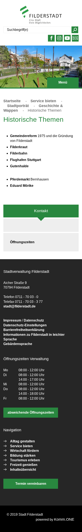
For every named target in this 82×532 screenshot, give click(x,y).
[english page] (75, 40)
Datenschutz (34, 320)
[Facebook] (51, 40)
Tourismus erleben (25, 460)
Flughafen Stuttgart (25, 160)
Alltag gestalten (22, 441)
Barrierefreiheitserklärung (23, 330)
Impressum (12, 320)
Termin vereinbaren (30, 483)
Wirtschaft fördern (24, 450)
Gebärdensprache (17, 344)
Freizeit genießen (23, 465)
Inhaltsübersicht (23, 469)
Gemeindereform (23, 136)
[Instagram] (59, 40)
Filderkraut (18, 147)
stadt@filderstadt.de (19, 306)
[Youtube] (67, 40)
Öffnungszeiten (22, 242)
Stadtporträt (18, 106)
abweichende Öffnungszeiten (31, 412)
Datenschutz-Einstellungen (25, 325)
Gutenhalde (19, 166)
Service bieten (43, 101)
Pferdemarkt (20, 179)
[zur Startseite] (41, 14)
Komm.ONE (64, 519)
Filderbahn (18, 153)
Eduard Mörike (21, 185)
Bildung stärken (23, 455)
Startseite (12, 101)
